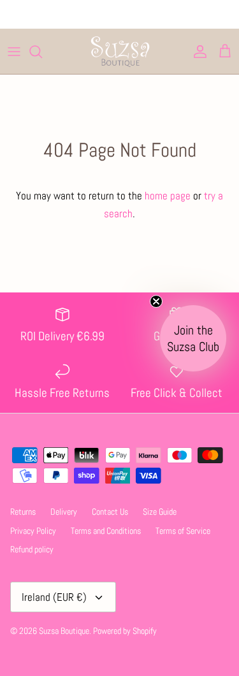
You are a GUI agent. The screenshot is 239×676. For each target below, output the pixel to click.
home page (168, 196)
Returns (23, 511)
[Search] (42, 52)
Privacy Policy (33, 530)
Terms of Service (183, 530)
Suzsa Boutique (64, 630)
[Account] (197, 52)
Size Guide (160, 511)
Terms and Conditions (106, 530)
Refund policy (32, 549)
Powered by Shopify (125, 630)
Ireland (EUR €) (54, 597)
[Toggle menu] (14, 52)
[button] (193, 338)
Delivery (63, 511)
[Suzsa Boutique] (120, 51)
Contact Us (110, 511)
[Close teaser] (156, 301)
